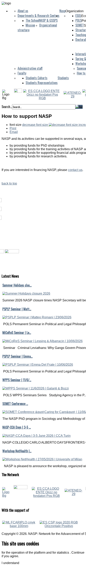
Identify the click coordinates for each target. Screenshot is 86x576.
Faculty (22, 73)
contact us (75, 170)
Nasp (62, 10)
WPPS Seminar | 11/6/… (16, 379)
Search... (7, 106)
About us (23, 10)
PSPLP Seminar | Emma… (17, 356)
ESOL (78, 15)
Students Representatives (42, 82)
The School (32, 20)
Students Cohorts (36, 77)
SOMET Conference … (15, 403)
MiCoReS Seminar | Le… (16, 332)
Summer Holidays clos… (17, 285)
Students (63, 77)
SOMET (79, 25)
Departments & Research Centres (38, 15)
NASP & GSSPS (48, 20)
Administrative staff (30, 68)
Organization (74, 11)
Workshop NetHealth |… (16, 451)
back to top (9, 183)
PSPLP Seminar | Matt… (16, 309)
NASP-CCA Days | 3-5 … (16, 427)
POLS (78, 20)
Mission (30, 25)
